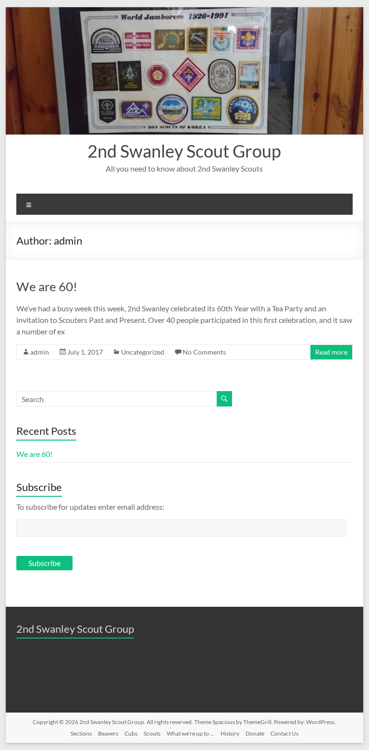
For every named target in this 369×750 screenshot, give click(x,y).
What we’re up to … (190, 733)
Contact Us (284, 733)
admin (39, 352)
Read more (331, 352)
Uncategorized (142, 352)
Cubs (130, 733)
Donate (255, 733)
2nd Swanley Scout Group (184, 150)
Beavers (108, 733)
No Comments (204, 352)
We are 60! (46, 286)
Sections (81, 733)
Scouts (152, 733)
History (230, 733)
